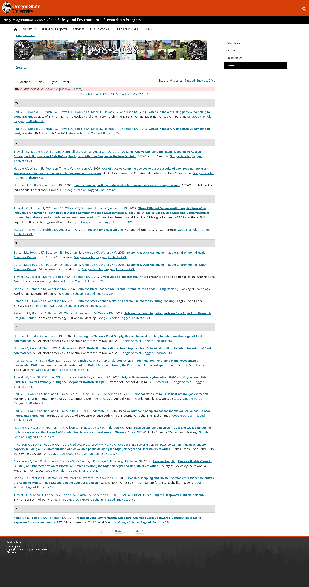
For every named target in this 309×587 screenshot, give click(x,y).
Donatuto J (88, 208)
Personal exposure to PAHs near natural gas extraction (170, 394)
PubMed (41, 306)
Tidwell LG (66, 112)
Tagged (189, 80)
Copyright (11, 549)
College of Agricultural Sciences (23, 20)
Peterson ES (54, 252)
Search (22, 67)
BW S (64, 394)
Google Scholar (202, 116)
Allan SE (86, 151)
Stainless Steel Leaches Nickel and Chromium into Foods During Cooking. (128, 289)
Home (19, 35)
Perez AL (36, 348)
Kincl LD (96, 112)
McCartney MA (40, 428)
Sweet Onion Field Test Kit (119, 276)
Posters (231, 50)
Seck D (99, 428)
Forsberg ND (126, 444)
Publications (233, 43)
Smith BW (50, 112)
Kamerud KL (38, 289)
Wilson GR (53, 151)
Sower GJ (143, 444)
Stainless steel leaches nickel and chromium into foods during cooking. (126, 301)
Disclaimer (11, 552)
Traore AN (67, 461)
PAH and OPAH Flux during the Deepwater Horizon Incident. (162, 495)
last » (139, 530)
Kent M (67, 168)
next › (119, 530)
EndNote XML (205, 80)
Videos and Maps (126, 29)
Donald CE (35, 112)
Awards (231, 65)
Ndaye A (110, 444)
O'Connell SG (70, 151)
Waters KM (108, 252)
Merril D (48, 277)
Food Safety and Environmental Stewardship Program (95, 19)
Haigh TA (57, 428)
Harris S (102, 208)
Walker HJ (71, 313)
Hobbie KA (82, 112)
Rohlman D (51, 394)
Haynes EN (111, 112)
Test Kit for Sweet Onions (105, 229)
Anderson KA (129, 112)
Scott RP (19, 229)
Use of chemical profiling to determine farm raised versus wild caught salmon (127, 185)
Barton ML (21, 252)
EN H (99, 394)
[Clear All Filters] (70, 89)
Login (148, 29)
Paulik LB (20, 112)
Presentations (234, 57)
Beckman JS (72, 252)
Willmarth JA (72, 478)
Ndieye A (87, 428)
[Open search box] (304, 9)
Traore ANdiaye (70, 444)
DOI (51, 306)
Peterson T (53, 168)
